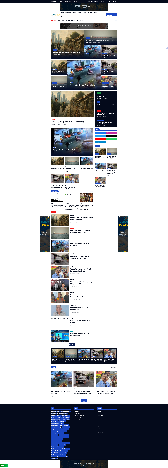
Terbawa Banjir (63, 456)
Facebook (98, 132)
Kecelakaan (100, 419)
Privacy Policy (78, 417)
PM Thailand (54, 444)
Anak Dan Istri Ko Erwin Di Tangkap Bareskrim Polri (71, 150)
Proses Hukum (54, 450)
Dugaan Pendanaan (55, 417)
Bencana (99, 411)
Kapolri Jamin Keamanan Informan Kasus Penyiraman (80, 296)
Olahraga (63, 16)
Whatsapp (110, 138)
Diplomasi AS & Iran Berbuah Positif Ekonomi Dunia (100, 40)
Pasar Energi (54, 435)
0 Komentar (98, 42)
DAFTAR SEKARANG (109, 14)
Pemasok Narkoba (64, 437)
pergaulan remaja (65, 442)
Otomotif (95, 12)
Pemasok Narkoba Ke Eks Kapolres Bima (79, 309)
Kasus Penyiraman (64, 425)
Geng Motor (54, 421)
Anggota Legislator (65, 411)
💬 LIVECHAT (4, 465)
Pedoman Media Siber (68, 1)
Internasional (68, 12)
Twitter (98, 135)
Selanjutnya (72, 344)
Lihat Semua (113, 367)
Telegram (98, 142)
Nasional (52, 203)
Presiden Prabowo (65, 448)
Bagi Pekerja (54, 413)
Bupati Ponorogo (55, 415)
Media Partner (59, 1)
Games (84, 12)
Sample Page (77, 419)
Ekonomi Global (66, 417)
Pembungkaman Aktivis (56, 438)
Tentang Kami (53, 1)
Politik (99, 428)
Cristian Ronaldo (65, 415)
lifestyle (64, 431)
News (62, 12)
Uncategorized (105, 82)
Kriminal (104, 53)
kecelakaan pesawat (56, 427)
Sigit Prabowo (54, 454)
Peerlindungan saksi (64, 435)
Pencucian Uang (55, 442)
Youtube (98, 138)
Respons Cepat (64, 450)
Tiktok (109, 135)
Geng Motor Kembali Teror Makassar (64, 20)
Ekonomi (79, 12)
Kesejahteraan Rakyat (56, 429)
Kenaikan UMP (66, 427)
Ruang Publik (63, 452)
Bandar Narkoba (63, 413)
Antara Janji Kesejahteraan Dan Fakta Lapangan (68, 122)
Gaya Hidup (100, 415)
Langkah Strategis (55, 431)
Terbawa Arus (54, 456)
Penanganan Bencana (56, 440)
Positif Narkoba (55, 448)
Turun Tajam (54, 458)
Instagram (110, 132)
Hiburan (74, 12)
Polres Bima (62, 444)
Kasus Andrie (54, 425)
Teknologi (89, 12)
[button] (115, 20)
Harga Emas (62, 421)
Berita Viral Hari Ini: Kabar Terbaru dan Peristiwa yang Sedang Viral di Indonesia (86, 207)
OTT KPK (60, 433)
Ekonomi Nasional (55, 419)
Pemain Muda (54, 437)
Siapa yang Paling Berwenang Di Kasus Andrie (81, 283)
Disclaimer (75, 1)
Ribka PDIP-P (54, 452)
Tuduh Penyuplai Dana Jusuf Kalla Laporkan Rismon (107, 86)
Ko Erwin (65, 429)
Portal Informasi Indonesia (57, 446)
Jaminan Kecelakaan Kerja (57, 423)
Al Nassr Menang (55, 411)
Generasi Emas (65, 419)
